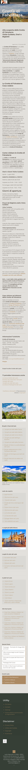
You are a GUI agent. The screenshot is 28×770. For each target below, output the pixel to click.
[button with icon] (5, 741)
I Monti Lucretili (9, 592)
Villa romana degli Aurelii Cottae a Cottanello (13, 653)
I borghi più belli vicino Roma (13, 435)
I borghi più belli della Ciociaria (13, 442)
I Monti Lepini (8, 584)
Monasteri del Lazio (10, 557)
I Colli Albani (8, 598)
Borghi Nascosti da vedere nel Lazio (13, 459)
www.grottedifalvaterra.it (16, 359)
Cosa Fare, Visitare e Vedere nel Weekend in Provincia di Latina (13, 623)
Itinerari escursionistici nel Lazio (12, 379)
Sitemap (7, 710)
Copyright (22, 392)
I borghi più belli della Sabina (13, 432)
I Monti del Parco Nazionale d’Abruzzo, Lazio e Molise (12, 601)
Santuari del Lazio (9, 560)
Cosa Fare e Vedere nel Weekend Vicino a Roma (14, 637)
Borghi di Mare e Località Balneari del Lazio (14, 445)
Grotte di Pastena (15, 303)
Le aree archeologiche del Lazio (12, 384)
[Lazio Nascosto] (4, 2)
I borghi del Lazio (7, 381)
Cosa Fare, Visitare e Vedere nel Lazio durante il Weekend (13, 613)
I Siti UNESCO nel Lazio (11, 521)
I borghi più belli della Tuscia (13, 429)
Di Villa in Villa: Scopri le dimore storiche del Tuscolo (12, 666)
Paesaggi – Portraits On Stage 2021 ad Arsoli (14, 648)
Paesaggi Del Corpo (9, 662)
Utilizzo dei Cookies (11, 728)
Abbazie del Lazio (9, 563)
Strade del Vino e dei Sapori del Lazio (13, 503)
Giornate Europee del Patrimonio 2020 (13, 658)
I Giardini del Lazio (10, 500)
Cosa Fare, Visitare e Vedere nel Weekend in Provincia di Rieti (13, 628)
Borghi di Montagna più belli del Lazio (14, 454)
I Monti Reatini (8, 589)
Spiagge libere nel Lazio (11, 518)
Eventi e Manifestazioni (11, 677)
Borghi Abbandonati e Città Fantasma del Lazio (12, 450)
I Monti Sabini (8, 595)
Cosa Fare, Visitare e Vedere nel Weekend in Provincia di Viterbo (14, 632)
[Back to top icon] (14, 751)
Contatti (7, 707)
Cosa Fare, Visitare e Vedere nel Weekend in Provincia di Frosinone (13, 618)
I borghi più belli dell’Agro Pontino (12, 438)
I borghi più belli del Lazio (10, 383)
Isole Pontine (8, 494)
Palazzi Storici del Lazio (11, 507)
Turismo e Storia (9, 682)
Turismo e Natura (9, 680)
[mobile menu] (26, 2)
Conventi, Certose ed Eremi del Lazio (13, 566)
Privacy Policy (9, 725)
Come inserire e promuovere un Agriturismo (14, 713)
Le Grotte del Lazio (10, 513)
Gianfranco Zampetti (9, 391)
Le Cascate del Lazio (10, 515)
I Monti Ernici (8, 581)
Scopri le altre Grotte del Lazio (11, 368)
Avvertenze (8, 733)
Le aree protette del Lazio (10, 378)
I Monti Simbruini (9, 587)
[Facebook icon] (14, 765)
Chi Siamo (8, 704)
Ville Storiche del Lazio (11, 497)
